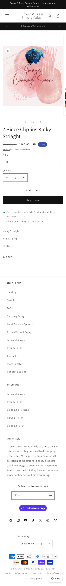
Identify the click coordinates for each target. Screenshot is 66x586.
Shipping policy (34, 578)
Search (11, 300)
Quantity (7, 170)
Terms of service (54, 573)
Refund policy (21, 573)
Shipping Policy (15, 316)
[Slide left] (25, 122)
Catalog (11, 292)
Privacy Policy (14, 347)
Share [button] (9, 256)
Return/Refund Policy (19, 332)
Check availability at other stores (25, 221)
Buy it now (33, 200)
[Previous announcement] (6, 26)
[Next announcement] (59, 26)
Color (5, 155)
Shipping (6, 149)
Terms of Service (16, 340)
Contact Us (13, 356)
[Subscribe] (50, 495)
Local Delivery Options (20, 324)
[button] (7, 16)
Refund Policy (15, 417)
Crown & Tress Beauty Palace (31, 569)
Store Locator (15, 363)
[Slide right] (41, 122)
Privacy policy (36, 573)
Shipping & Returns (18, 409)
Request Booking (16, 371)
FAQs (9, 308)
